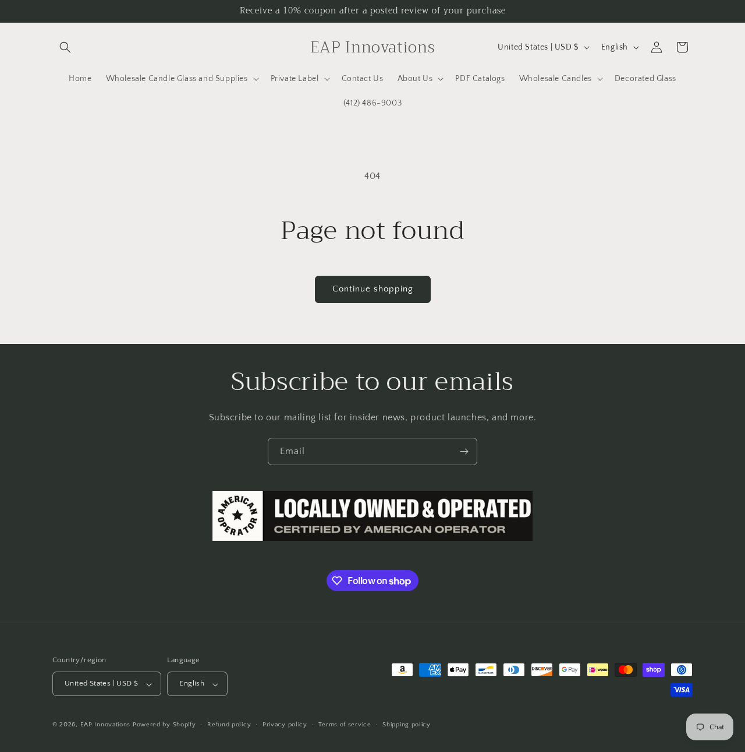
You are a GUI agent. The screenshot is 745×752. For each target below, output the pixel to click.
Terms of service (344, 724)
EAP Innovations (105, 725)
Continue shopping (372, 289)
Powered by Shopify (164, 725)
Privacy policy (284, 724)
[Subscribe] (464, 451)
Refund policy (229, 724)
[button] (65, 47)
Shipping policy (406, 724)
